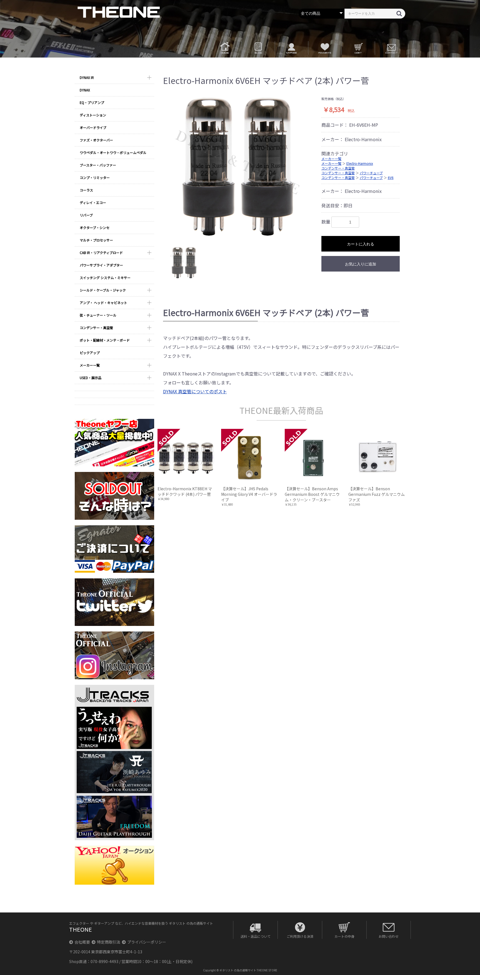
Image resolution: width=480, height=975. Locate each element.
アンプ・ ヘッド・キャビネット (103, 302)
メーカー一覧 (90, 365)
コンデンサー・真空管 (96, 327)
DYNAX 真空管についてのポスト (195, 391)
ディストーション (93, 115)
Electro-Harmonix (359, 163)
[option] (240, 166)
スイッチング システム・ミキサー (105, 277)
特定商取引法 (108, 942)
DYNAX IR (87, 77)
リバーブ (86, 215)
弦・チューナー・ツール (98, 315)
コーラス (86, 190)
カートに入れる (360, 244)
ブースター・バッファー (98, 165)
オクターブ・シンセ (94, 227)
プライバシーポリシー (146, 942)
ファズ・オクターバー (96, 140)
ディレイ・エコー (93, 202)
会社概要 (82, 942)
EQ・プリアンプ (92, 102)
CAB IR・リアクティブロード (101, 252)
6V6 (391, 177)
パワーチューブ (371, 172)
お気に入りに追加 (360, 264)
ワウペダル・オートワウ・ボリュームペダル (113, 152)
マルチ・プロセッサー (96, 240)
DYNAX (85, 90)
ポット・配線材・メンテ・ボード (105, 340)
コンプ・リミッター (95, 177)
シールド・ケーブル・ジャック (103, 290)
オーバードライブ (93, 127)
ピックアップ (90, 352)
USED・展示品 (90, 377)
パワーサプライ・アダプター (101, 265)
